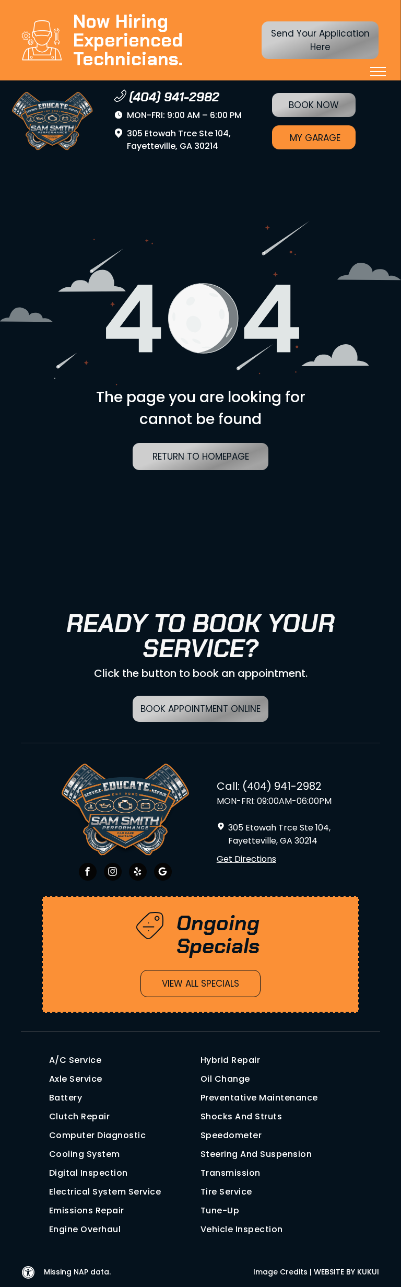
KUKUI (368, 1272)
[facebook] (88, 873)
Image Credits (280, 1272)
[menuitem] (124, 1060)
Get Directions (246, 859)
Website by (334, 1272)
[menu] (378, 71)
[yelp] (138, 873)
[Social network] (163, 873)
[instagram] (113, 873)
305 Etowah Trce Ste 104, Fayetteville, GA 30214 (179, 139)
